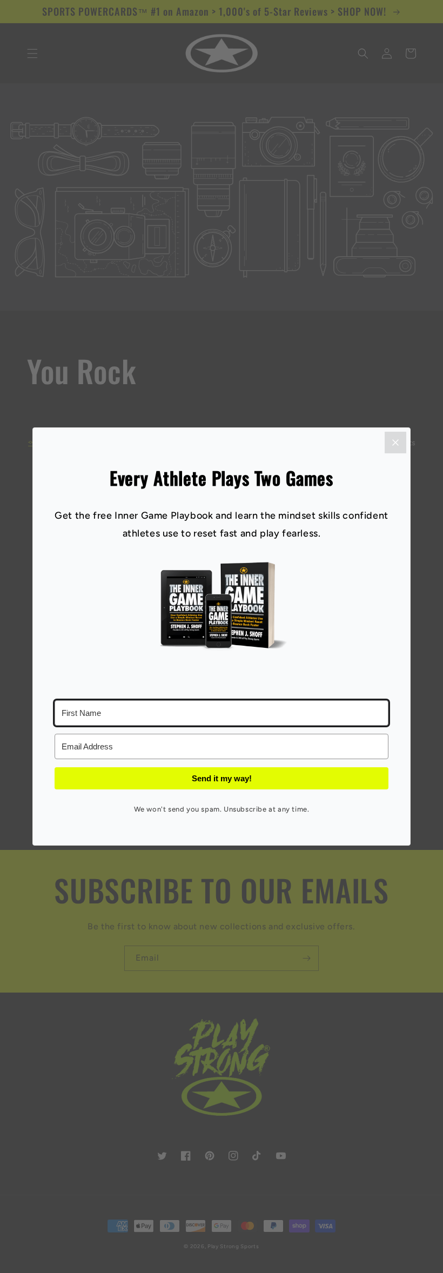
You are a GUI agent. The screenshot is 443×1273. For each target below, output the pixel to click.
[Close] (395, 442)
